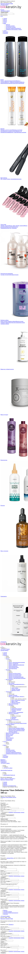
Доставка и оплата (10, 25)
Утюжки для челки (15, 689)
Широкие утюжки (15, 690)
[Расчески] (13, 705)
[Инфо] (6, 745)
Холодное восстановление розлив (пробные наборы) (16, 731)
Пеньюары (13, 717)
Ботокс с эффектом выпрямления (13, 82)
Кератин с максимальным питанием (17, 132)
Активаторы (3, 641)
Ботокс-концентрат (13, 666)
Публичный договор (11, 27)
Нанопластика (4, 460)
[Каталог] (7, 655)
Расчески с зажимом (16, 709)
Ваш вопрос (3, 950)
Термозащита (4, 596)
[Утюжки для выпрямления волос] (24, 684)
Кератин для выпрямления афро (16, 677)
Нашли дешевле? (10, 815)
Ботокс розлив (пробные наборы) (8, 321)
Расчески (9, 226)
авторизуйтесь (10, 858)
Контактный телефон (6, 873)
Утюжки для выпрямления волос (13, 179)
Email (2, 810)
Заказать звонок (4, 12)
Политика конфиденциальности (13, 28)
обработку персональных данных (16, 812)
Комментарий (4, 888)
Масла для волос (4, 550)
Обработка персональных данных (14, 29)
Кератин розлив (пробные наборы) (17, 729)
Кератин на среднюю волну (15, 674)
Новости (8, 24)
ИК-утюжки (3, 179)
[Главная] (12, 645)
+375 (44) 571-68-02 (5, 649)
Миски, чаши (14, 701)
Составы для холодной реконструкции (9, 274)
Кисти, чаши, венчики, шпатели (16, 225)
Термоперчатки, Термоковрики (16, 712)
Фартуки (13, 718)
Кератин (2, 128)
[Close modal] (8, 892)
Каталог (5, 20)
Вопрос (3, 870)
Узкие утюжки (14, 688)
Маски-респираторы (13, 703)
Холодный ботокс (20, 83)
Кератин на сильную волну (9, 131)
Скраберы (13, 711)
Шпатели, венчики (15, 702)
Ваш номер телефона (6, 809)
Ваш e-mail (3, 882)
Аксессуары (3, 224)
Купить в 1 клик (4, 819)
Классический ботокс (11, 83)
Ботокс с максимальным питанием (9, 80)
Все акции (5, 31)
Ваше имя (3, 808)
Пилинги (3, 505)
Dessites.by (11, 924)
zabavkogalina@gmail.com (9, 775)
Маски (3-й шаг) (4, 414)
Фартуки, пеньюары (12, 228)
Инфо (4, 23)
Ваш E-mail (3, 874)
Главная (5, 18)
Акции (4, 30)
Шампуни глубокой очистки (7, 369)
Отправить (3, 813)
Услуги (5, 22)
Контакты (5, 33)
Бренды (5, 19)
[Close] (6, 648)
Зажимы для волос (5, 225)
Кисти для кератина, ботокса (18, 700)
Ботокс (2, 79)
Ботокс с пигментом (13, 663)
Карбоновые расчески (16, 708)
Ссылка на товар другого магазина (9, 884)
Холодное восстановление (7, 273)
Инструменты (4, 177)
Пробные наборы (5, 320)
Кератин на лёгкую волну (7, 129)
